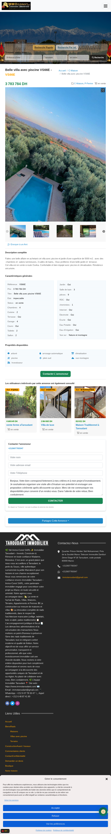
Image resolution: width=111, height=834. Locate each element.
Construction (11, 746)
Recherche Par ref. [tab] (67, 47)
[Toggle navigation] (105, 6)
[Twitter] (12, 703)
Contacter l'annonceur (55, 374)
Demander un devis (14, 761)
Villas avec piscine (18, 736)
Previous (7, 231)
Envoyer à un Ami (18, 244)
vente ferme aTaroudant (19, 425)
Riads (12, 726)
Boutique (9, 766)
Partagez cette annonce (54, 521)
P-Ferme (89, 83)
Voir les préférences (55, 824)
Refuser (55, 816)
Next (103, 231)
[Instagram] (17, 703)
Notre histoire (11, 771)
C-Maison (73, 70)
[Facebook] (7, 703)
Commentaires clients (15, 751)
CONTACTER (55, 501)
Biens (7, 726)
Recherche (99, 57)
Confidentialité (18, 756)
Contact (8, 756)
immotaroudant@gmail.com (75, 577)
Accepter (55, 808)
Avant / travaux (23, 746)
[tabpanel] (55, 55)
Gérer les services (11, 800)
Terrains (14, 741)
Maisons (14, 731)
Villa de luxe (47, 425)
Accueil (62, 70)
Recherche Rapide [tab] (44, 47)
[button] (106, 778)
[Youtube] (22, 703)
